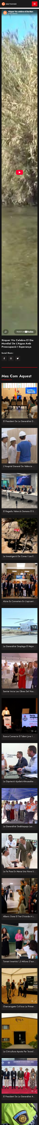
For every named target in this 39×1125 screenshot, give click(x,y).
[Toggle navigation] (34, 3)
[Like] (32, 416)
